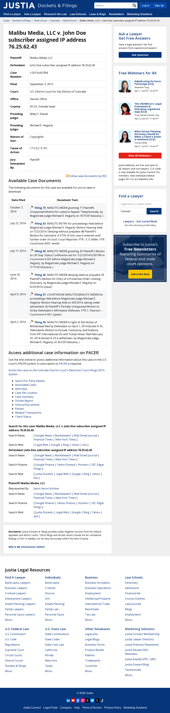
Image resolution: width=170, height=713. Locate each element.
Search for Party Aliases (30, 381)
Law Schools (78, 14)
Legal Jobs (91, 634)
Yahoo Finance (66, 464)
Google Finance (44, 464)
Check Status (23, 416)
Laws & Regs (97, 14)
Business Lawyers (16, 588)
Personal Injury (54, 614)
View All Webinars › (140, 155)
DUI (47, 598)
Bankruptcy (52, 583)
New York (51, 660)
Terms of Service (92, 707)
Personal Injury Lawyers (20, 614)
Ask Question (140, 54)
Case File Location (26, 393)
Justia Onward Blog (137, 664)
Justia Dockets (44, 474)
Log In (145, 5)
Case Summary (24, 397)
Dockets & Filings (15, 666)
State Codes (52, 639)
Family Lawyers (14, 609)
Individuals (53, 577)
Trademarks (92, 660)
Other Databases (97, 629)
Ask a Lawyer (33, 14)
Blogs (128, 609)
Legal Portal (50, 707)
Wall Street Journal (85, 435)
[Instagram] (83, 700)
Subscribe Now (140, 274)
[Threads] (87, 700)
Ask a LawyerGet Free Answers (134, 36)
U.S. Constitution (15, 634)
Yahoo (76, 445)
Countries (91, 666)
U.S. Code (10, 639)
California (51, 650)
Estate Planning (55, 604)
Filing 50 (40, 251)
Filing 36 (40, 322)
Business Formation (97, 583)
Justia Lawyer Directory (139, 639)
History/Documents (27, 405)
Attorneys (21, 389)
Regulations (12, 644)
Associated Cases (25, 385)
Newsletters (116, 14)
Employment (93, 593)
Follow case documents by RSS (88, 176)
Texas (48, 666)
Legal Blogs (92, 639)
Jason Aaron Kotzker (46, 488)
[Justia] (19, 5)
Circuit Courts (13, 655)
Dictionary (131, 583)
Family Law (51, 609)
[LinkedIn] (68, 700)
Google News (43, 435)
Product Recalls (94, 650)
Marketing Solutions (139, 14)
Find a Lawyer (12, 14)
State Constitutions (57, 634)
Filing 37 (40, 294)
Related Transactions (28, 412)
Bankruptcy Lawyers (17, 583)
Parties (19, 408)
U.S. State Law (55, 629)
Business (91, 577)
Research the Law (55, 14)
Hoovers (83, 464)
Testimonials (133, 670)
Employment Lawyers (18, 598)
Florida (49, 655)
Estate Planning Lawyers (20, 604)
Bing (66, 445)
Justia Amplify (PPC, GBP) (140, 659)
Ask (84, 445)
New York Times (65, 439)
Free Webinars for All (137, 73)
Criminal (50, 588)
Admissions (132, 588)
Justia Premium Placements (142, 644)
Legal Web (41, 445)
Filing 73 (40, 208)
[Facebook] (78, 700)
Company (66, 707)
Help (77, 707)
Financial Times (43, 439)
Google (55, 445)
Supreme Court (14, 650)
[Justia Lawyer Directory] (102, 700)
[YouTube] (73, 700)
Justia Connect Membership (142, 634)
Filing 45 (40, 275)
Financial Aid (132, 593)
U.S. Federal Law (17, 629)
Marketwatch (63, 435)
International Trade (97, 604)
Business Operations (98, 588)
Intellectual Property (98, 598)
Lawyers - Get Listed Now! (140, 221)
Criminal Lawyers (15, 593)
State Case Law (54, 644)
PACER (63, 363)
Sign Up (159, 5)
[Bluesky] (92, 700)
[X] (97, 700)
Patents (90, 655)
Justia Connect (32, 707)
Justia (89, 693)
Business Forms (95, 644)
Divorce (49, 593)
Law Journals (133, 604)
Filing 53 (40, 223)
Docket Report (24, 401)
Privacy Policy (112, 707)
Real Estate (92, 609)
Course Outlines (135, 598)
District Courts (14, 660)
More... (9, 620)
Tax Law (90, 614)
